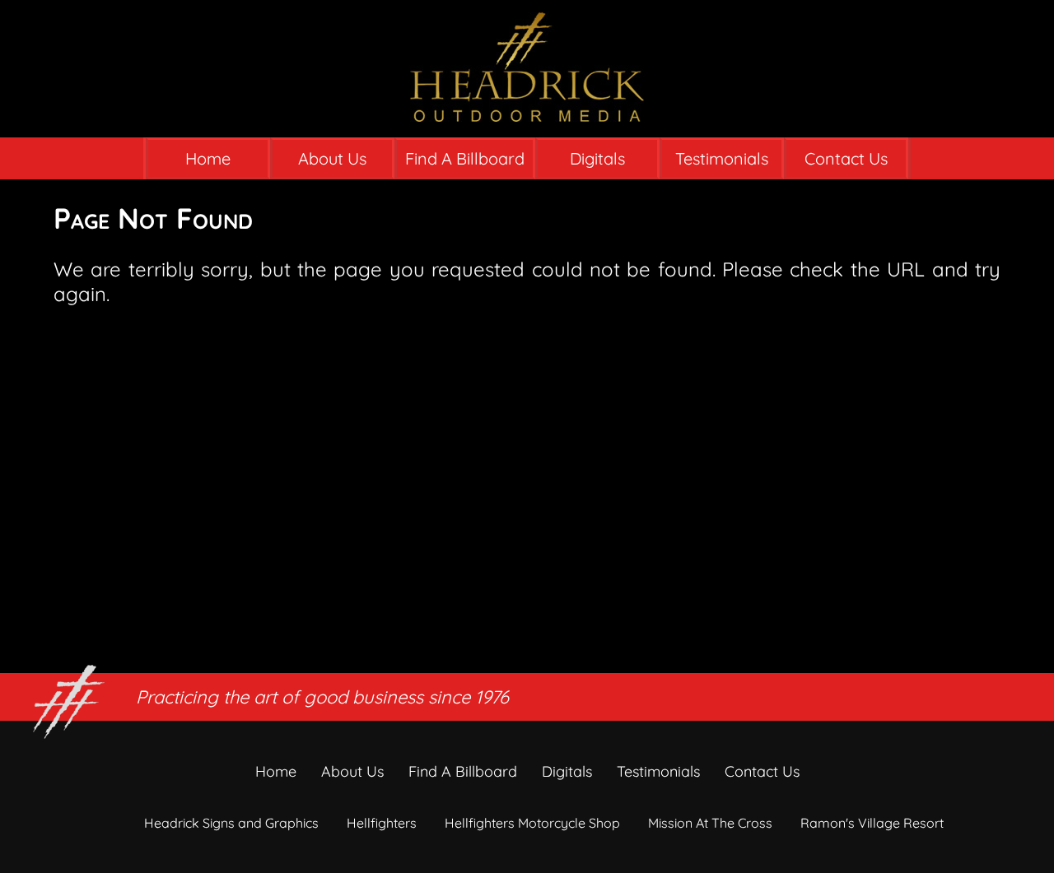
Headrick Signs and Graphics (231, 823)
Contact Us (846, 158)
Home (208, 158)
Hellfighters (382, 823)
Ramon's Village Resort (872, 823)
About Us (332, 158)
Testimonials (721, 158)
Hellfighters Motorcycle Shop (532, 823)
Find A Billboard (465, 158)
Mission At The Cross (710, 823)
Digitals (597, 158)
